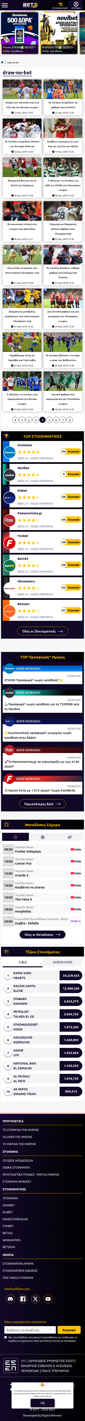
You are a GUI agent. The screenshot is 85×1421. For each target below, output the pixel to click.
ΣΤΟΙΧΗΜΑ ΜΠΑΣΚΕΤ (17, 1181)
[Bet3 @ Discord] (10, 1299)
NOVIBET (9, 1205)
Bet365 (23, 558)
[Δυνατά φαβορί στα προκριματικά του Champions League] (63, 381)
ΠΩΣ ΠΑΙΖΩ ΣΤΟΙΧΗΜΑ (18, 1277)
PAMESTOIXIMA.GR (15, 1219)
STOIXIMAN (10, 1198)
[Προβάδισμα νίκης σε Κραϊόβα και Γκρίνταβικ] (22, 342)
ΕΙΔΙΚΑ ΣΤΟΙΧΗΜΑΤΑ (16, 1167)
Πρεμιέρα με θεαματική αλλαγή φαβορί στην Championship (63, 228)
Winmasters (26, 581)
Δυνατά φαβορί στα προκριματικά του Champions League (63, 399)
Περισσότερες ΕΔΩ (39, 803)
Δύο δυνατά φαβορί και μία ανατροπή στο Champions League (63, 316)
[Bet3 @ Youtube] (48, 1299)
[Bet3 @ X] (35, 1299)
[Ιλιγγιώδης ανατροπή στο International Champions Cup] (22, 255)
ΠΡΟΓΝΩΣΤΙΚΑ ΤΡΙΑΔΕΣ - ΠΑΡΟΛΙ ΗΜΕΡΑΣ (31, 1174)
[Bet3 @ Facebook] (23, 1299)
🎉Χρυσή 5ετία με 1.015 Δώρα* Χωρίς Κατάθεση (39, 790)
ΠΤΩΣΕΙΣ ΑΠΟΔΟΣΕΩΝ (18, 1160)
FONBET (8, 1226)
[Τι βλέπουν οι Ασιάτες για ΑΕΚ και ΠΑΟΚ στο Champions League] (63, 167)
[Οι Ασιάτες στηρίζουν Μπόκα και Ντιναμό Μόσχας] (22, 128)
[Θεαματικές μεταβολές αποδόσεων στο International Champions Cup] (22, 298)
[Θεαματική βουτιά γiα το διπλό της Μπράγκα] (22, 167)
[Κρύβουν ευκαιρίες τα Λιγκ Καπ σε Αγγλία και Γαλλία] (63, 128)
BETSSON (9, 1247)
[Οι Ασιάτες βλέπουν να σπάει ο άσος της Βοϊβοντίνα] (63, 342)
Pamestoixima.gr (30, 513)
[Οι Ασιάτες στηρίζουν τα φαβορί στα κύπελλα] (63, 89)
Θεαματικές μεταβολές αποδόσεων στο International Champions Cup (22, 316)
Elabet (22, 490)
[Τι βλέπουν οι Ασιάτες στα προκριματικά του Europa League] (22, 381)
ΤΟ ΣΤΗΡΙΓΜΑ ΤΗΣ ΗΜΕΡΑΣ (21, 1130)
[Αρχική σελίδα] (2, 62)
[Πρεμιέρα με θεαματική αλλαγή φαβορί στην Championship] (63, 211)
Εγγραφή (69, 1330)
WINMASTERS (12, 1240)
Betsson (24, 604)
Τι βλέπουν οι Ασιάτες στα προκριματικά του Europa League (22, 399)
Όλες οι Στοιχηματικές (39, 631)
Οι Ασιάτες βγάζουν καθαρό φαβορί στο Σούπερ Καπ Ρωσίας (63, 272)
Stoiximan (25, 445)
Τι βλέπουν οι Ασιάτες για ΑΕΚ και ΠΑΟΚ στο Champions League (63, 185)
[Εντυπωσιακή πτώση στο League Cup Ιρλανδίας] (22, 211)
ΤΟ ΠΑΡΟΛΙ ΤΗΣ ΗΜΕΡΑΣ (19, 1144)
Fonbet (23, 536)
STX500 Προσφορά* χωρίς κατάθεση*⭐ (33, 680)
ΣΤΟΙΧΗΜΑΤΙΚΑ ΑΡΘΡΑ (18, 1263)
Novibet (23, 468)
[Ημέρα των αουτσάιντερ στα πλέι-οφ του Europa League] (22, 89)
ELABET (8, 1212)
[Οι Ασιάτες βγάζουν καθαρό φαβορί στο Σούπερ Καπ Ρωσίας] (63, 255)
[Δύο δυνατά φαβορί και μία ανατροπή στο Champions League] (63, 298)
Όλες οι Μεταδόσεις (39, 934)
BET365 (8, 1233)
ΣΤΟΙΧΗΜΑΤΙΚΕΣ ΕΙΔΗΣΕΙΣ (20, 1270)
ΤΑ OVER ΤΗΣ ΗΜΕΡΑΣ (17, 1137)
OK (42, 1403)
